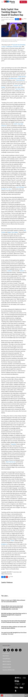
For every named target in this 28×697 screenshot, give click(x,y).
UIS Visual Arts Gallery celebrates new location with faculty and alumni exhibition (13, 627)
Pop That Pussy (20, 89)
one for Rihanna (20, 187)
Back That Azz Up (10, 462)
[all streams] (26, 695)
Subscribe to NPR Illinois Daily (9, 669)
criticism (22, 270)
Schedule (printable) (7, 667)
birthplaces (4, 544)
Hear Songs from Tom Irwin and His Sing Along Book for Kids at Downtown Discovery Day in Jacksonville (13, 621)
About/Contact (6, 655)
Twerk (12, 540)
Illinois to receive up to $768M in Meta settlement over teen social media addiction (13, 601)
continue (9, 270)
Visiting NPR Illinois (6, 658)
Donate (24, 2)
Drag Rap (13, 444)
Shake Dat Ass (22, 76)
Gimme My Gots (20, 80)
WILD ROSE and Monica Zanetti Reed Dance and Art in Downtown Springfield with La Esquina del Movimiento (14, 615)
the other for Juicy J (6, 189)
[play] (2, 695)
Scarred (16, 85)
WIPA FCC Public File (7, 664)
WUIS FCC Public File (7, 661)
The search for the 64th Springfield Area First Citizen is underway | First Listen (14, 633)
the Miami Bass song (14, 78)
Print (25, 18)
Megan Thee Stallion (12, 232)
